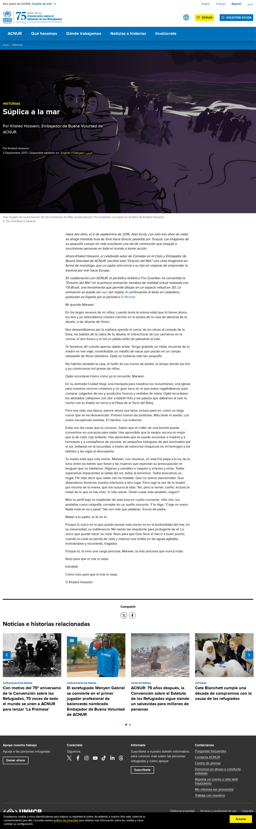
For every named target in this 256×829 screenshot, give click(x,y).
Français (221, 4)
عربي (250, 4)
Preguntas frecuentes (210, 751)
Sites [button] (186, 17)
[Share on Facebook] (132, 615)
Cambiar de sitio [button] (42, 4)
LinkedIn (112, 758)
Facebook (78, 758)
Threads (121, 758)
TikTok (103, 758)
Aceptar (241, 819)
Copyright (247, 811)
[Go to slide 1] (127, 725)
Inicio (6, 45)
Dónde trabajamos (83, 33)
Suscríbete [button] (142, 769)
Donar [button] (207, 17)
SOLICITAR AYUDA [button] (239, 17)
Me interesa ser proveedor (214, 789)
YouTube (95, 758)
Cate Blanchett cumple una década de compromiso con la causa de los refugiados (223, 693)
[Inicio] (29, 17)
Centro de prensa (207, 763)
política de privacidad (66, 820)
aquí (105, 292)
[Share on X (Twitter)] (124, 615)
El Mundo (128, 297)
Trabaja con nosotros (210, 795)
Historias (18, 45)
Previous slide (7, 655)
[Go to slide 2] (131, 725)
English (205, 4)
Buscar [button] (174, 17)
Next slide (249, 655)
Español (236, 4)
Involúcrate (165, 33)
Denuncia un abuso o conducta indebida (218, 771)
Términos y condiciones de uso (218, 811)
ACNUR (15, 33)
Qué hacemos (44, 33)
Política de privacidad (182, 811)
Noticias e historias (128, 33)
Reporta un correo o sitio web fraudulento (216, 781)
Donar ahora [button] (15, 760)
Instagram (86, 758)
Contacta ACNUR (207, 757)
